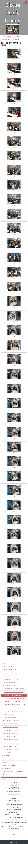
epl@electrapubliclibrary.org (14, 794)
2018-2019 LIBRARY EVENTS (11, 727)
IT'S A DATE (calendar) (8, 666)
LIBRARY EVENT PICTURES (12, 36)
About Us (5, 774)
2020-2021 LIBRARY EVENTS (11, 720)
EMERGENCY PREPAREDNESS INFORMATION (13, 771)
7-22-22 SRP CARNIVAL (10, 717)
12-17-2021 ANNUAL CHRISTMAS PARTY (14, 688)
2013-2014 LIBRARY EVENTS (11, 743)
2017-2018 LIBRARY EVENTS (11, 730)
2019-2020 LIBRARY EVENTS (11, 723)
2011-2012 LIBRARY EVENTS (11, 749)
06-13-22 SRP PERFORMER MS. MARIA (14, 692)
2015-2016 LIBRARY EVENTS (11, 736)
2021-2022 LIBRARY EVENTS (10, 38)
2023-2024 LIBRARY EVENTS (11, 679)
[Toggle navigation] (26, 2)
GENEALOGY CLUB (7, 755)
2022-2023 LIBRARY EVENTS (11, 682)
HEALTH (5, 762)
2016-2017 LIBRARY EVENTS (11, 733)
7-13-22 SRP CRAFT (9, 714)
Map (14, 795)
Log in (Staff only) (14, 842)
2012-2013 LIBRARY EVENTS (11, 746)
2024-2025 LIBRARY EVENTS (11, 676)
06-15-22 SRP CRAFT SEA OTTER (13, 695)
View (14, 59)
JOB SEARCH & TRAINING (9, 765)
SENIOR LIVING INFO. (8, 759)
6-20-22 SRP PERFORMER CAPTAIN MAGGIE (15, 698)
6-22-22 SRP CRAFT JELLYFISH (12, 701)
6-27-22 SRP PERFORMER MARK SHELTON (15, 704)
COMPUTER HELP (7, 768)
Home (3, 36)
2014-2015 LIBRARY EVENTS (11, 739)
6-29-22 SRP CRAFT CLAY (11, 708)
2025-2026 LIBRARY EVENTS (11, 673)
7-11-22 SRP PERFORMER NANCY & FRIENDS (15, 711)
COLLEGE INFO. (6, 752)
